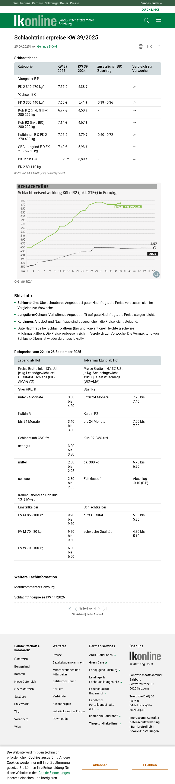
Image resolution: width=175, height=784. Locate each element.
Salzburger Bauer (56, 3)
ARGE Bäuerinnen (101, 655)
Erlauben (150, 765)
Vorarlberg (21, 719)
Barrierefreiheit (141, 726)
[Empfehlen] (149, 46)
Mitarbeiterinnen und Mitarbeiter (66, 672)
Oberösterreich (24, 689)
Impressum (137, 717)
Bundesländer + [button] (151, 3)
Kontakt (152, 717)
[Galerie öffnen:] (87, 231)
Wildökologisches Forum (69, 711)
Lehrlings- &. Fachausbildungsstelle (104, 680)
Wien (17, 726)
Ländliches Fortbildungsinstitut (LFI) (102, 704)
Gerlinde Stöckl (47, 46)
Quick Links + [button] (152, 9)
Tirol (17, 711)
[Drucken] (140, 46)
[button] (158, 20)
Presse (74, 3)
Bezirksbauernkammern (68, 662)
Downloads (60, 718)
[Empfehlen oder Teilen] (158, 46)
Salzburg (20, 696)
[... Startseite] (54, 20)
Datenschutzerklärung (145, 722)
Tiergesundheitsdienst (103, 723)
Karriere (37, 3)
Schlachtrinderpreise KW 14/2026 (39, 597)
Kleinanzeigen (62, 704)
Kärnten (19, 674)
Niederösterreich (25, 681)
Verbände (59, 696)
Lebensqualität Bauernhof (99, 691)
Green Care (96, 662)
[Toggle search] (146, 20)
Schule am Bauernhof (103, 716)
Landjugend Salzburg (103, 670)
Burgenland (22, 666)
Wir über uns (21, 3)
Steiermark (21, 704)
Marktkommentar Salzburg (34, 587)
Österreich (21, 659)
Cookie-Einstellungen (144, 731)
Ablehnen (100, 765)
